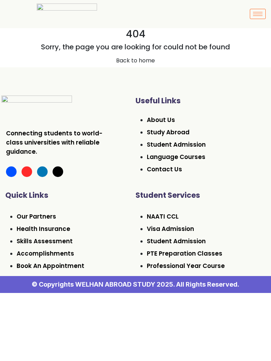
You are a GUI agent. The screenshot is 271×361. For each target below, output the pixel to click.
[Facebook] (11, 171)
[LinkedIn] (42, 171)
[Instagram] (27, 171)
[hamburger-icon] (258, 14)
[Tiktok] (58, 171)
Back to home (135, 60)
